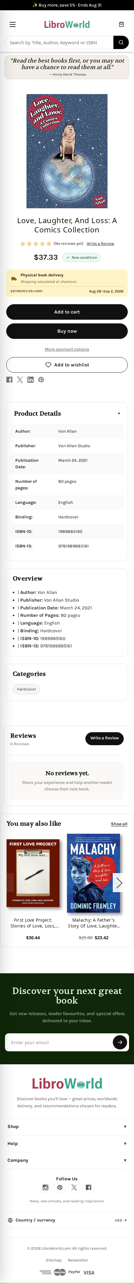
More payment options (67, 349)
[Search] (121, 42)
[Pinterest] (41, 379)
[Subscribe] (120, 1042)
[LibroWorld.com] (67, 1083)
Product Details (37, 413)
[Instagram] (45, 1187)
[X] (20, 379)
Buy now (67, 331)
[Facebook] (9, 379)
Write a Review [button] (100, 243)
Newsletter (78, 1260)
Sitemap (54, 1260)
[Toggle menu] (12, 24)
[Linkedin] (30, 379)
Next (119, 882)
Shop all (119, 824)
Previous (7, 882)
